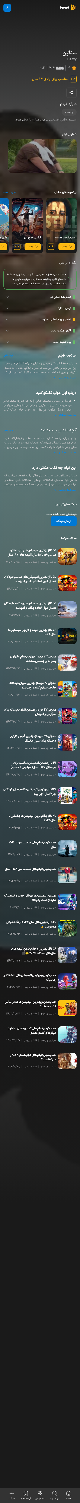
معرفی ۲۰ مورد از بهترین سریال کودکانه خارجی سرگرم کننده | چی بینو (32, 685)
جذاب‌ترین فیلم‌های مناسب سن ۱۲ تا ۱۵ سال (32, 844)
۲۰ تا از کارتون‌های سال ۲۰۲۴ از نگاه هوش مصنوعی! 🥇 (31, 924)
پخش (64, 246)
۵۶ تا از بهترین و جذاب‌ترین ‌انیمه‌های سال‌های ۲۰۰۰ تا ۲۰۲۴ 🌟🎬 (33, 951)
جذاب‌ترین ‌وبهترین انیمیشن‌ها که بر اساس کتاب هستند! (30, 1004)
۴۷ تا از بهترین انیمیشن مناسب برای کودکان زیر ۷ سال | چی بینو (29, 791)
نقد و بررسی (30, 562)
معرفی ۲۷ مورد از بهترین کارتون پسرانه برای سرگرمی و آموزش (30, 712)
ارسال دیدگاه (63, 521)
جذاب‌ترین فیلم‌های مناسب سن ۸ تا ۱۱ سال (30, 869)
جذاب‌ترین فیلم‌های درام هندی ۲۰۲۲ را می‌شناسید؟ (33, 1057)
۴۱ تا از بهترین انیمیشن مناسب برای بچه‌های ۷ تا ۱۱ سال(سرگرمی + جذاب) (33, 765)
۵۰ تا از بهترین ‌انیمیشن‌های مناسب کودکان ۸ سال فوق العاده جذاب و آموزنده (30, 579)
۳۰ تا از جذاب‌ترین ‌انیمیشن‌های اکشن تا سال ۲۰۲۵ (32, 818)
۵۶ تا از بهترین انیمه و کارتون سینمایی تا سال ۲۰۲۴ (32, 632)
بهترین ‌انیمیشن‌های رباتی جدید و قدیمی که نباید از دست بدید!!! (30, 898)
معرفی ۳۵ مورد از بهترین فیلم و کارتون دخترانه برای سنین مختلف (33, 738)
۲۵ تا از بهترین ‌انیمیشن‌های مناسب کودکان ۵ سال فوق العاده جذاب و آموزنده (30, 605)
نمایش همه (9, 192)
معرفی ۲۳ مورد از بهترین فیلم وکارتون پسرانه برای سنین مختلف (33, 658)
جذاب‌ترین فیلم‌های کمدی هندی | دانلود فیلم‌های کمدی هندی (32, 1030)
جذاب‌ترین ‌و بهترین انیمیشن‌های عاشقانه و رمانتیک (29, 977)
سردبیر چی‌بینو (48, 562)
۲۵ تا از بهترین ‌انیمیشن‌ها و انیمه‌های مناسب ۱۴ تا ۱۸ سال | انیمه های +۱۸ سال (32, 552)
